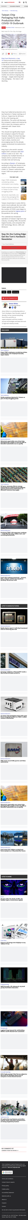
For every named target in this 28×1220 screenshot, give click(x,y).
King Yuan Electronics (9, 58)
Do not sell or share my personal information (13, 1210)
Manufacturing (13, 10)
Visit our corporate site (14, 1167)
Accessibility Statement (8, 1192)
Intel (9, 292)
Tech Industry (5, 10)
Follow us (15, 53)
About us (4, 1199)
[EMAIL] (15, 307)
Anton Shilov (11, 27)
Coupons (4, 1203)
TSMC (4, 292)
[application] (14, 274)
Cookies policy (5, 1189)
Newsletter (23, 53)
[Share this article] (3, 53)
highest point (20, 211)
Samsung (15, 292)
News (3, 27)
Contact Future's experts (8, 1182)
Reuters (12, 163)
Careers (4, 1206)
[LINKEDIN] (13, 307)
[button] (26, 2)
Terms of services (20, 252)
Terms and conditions (7, 1178)
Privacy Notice (22, 253)
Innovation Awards (15, 6)
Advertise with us (6, 1196)
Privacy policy (5, 1185)
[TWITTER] (10, 307)
